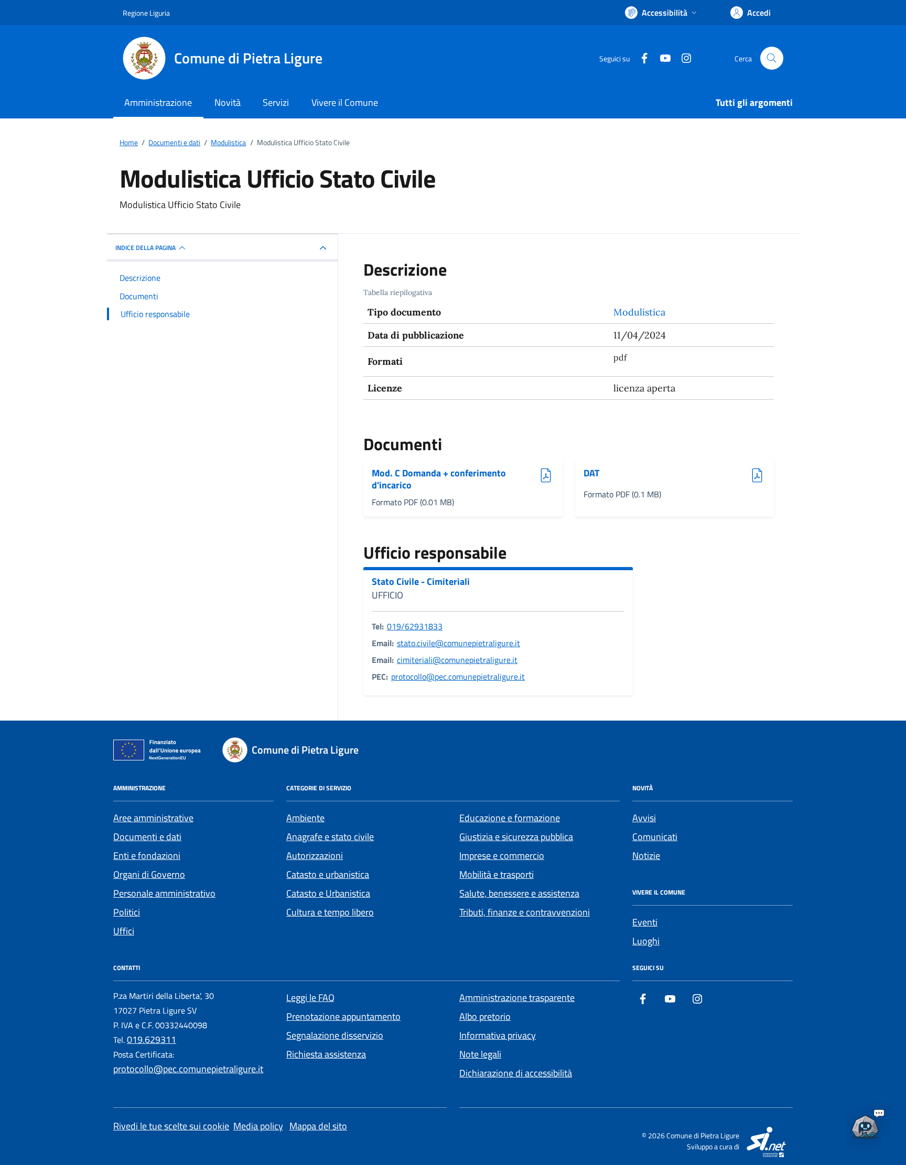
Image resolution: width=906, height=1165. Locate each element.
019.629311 (151, 1039)
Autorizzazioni (314, 855)
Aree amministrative (153, 818)
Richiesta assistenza (326, 1054)
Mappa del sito (318, 1126)
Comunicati (654, 837)
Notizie (646, 855)
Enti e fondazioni (146, 855)
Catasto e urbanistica (327, 874)
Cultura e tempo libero (330, 912)
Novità (227, 102)
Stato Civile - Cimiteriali (421, 581)
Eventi (644, 922)
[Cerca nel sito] (771, 58)
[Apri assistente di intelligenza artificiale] (865, 1124)
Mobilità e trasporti (496, 874)
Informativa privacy (497, 1035)
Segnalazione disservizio (334, 1035)
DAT (610, 473)
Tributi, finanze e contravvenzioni (524, 912)
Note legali (480, 1054)
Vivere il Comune (344, 102)
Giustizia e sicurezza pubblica (516, 837)
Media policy (258, 1126)
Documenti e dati (147, 837)
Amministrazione (158, 102)
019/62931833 (415, 626)
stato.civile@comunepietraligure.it (458, 643)
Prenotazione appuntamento (343, 1016)
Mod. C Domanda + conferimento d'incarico (439, 479)
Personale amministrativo (164, 893)
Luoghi (646, 941)
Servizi (276, 102)
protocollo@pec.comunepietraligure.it (458, 676)
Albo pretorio (485, 1016)
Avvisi (644, 818)
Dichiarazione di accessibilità (515, 1073)
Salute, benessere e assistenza (519, 893)
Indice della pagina (145, 248)
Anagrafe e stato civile (330, 837)
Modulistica (639, 312)
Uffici (123, 931)
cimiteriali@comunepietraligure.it (457, 660)
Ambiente (305, 818)
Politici (126, 912)
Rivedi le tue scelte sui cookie (171, 1126)
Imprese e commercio (501, 855)
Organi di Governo (149, 874)
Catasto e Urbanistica (328, 893)
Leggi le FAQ (310, 997)
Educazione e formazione (509, 818)
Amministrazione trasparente (517, 997)
